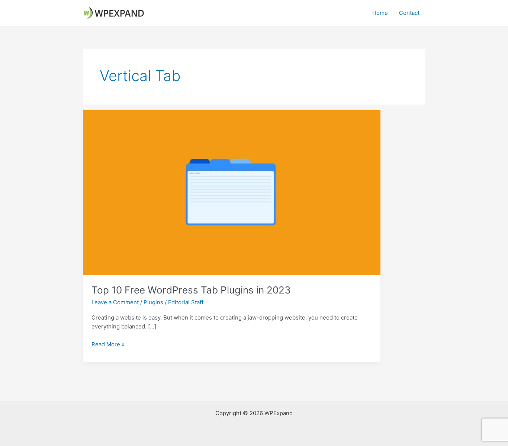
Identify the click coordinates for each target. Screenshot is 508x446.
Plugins (153, 302)
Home (380, 12)
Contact (409, 12)
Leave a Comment (115, 302)
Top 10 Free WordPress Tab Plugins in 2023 (191, 290)
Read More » (108, 344)
